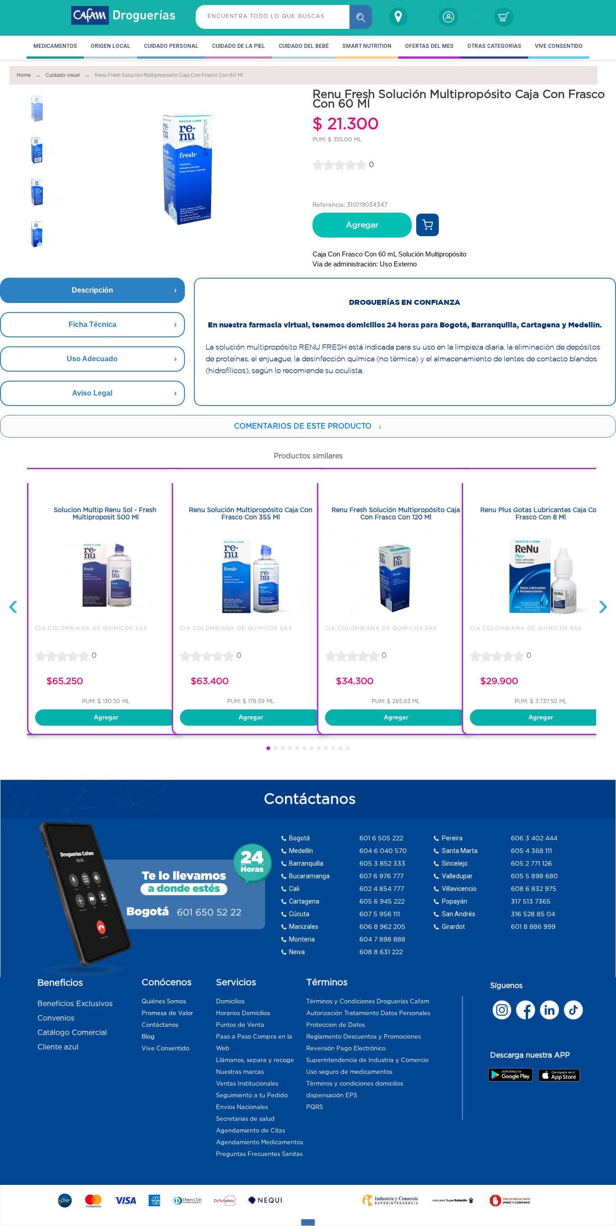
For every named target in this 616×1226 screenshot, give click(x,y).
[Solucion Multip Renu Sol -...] (106, 621)
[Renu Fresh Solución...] (396, 621)
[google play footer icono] (512, 1075)
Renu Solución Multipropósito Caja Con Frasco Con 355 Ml (251, 513)
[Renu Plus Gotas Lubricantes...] (540, 621)
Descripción (92, 290)
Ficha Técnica (92, 324)
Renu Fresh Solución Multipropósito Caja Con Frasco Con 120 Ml (395, 513)
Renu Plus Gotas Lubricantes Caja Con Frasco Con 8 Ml (540, 513)
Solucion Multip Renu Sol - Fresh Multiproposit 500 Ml (106, 513)
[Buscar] (360, 17)
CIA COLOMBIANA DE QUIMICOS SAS (91, 628)
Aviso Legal (92, 393)
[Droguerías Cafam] (123, 17)
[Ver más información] (427, 225)
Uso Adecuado (92, 359)
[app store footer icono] (559, 1075)
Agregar (362, 224)
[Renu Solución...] (251, 621)
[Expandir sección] (308, 1222)
